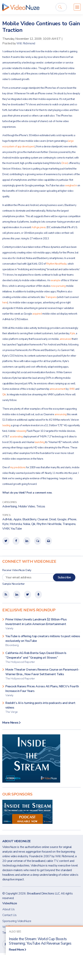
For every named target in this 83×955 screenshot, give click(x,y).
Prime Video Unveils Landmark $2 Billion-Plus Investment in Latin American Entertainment (36, 623)
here (4, 302)
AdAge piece (38, 227)
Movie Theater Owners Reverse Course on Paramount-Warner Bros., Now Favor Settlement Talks (42, 673)
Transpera (51, 297)
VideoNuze (9, 903)
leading (6, 425)
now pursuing (58, 286)
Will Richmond (25, 43)
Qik (4, 394)
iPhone (72, 519)
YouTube (16, 528)
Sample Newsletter (13, 584)
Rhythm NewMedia (56, 264)
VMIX (72, 389)
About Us (8, 909)
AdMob (7, 519)
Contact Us (9, 915)
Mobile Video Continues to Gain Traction (41, 27)
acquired (37, 314)
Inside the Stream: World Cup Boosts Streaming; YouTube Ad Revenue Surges (40, 941)
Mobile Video (26, 506)
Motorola (16, 524)
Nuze (20, 7)
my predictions (18, 467)
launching (40, 442)
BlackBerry (29, 519)
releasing (21, 431)
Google (62, 519)
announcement (57, 389)
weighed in (71, 185)
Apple (17, 519)
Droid (65, 163)
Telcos (40, 506)
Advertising (9, 506)
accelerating (16, 436)
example (55, 280)
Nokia (26, 524)
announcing (61, 414)
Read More (16, 949)
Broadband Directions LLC (43, 893)
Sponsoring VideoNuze (16, 921)
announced (66, 339)
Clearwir (42, 519)
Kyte (72, 333)
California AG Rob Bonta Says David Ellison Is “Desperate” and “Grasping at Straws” (35, 657)
